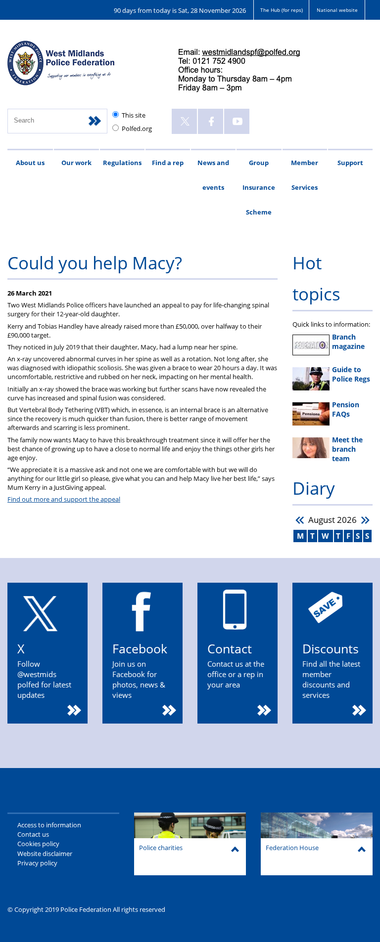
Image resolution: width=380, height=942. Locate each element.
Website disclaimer (44, 853)
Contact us (33, 834)
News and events (213, 175)
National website (337, 9)
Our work (76, 162)
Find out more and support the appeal (63, 499)
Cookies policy (38, 843)
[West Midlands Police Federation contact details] (247, 71)
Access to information (49, 824)
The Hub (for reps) (281, 9)
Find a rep (168, 162)
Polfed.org (137, 128)
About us (30, 162)
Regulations (122, 162)
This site (133, 115)
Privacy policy (37, 862)
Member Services (304, 175)
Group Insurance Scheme (258, 187)
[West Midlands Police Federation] (82, 67)
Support (350, 162)
